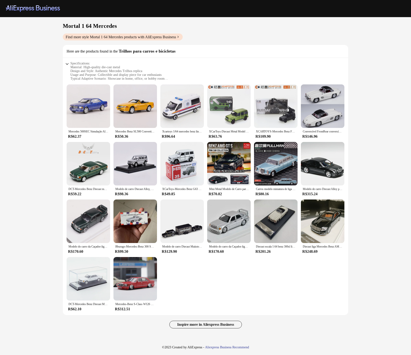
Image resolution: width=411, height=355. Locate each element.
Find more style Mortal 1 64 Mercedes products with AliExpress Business (121, 37)
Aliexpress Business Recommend (227, 347)
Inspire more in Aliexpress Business (205, 324)
